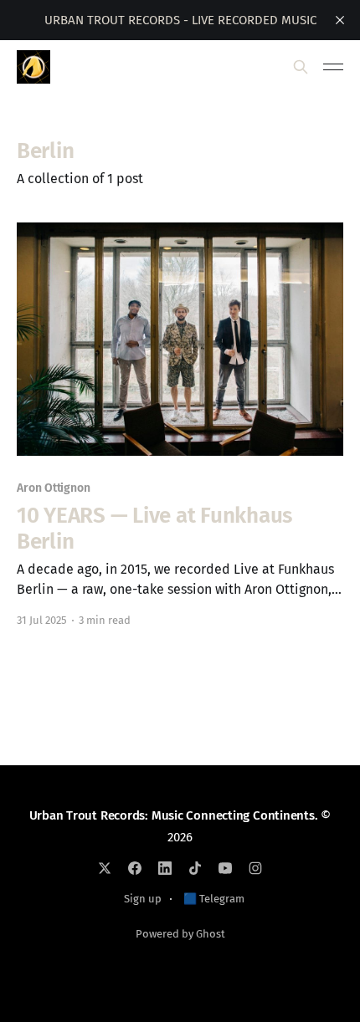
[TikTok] (195, 868)
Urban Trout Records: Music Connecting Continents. (173, 815)
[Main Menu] (333, 66)
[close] (340, 20)
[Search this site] (300, 67)
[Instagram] (255, 868)
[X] (104, 868)
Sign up (143, 898)
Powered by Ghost (180, 933)
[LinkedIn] (165, 868)
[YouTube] (225, 868)
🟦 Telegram (213, 898)
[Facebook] (134, 868)
